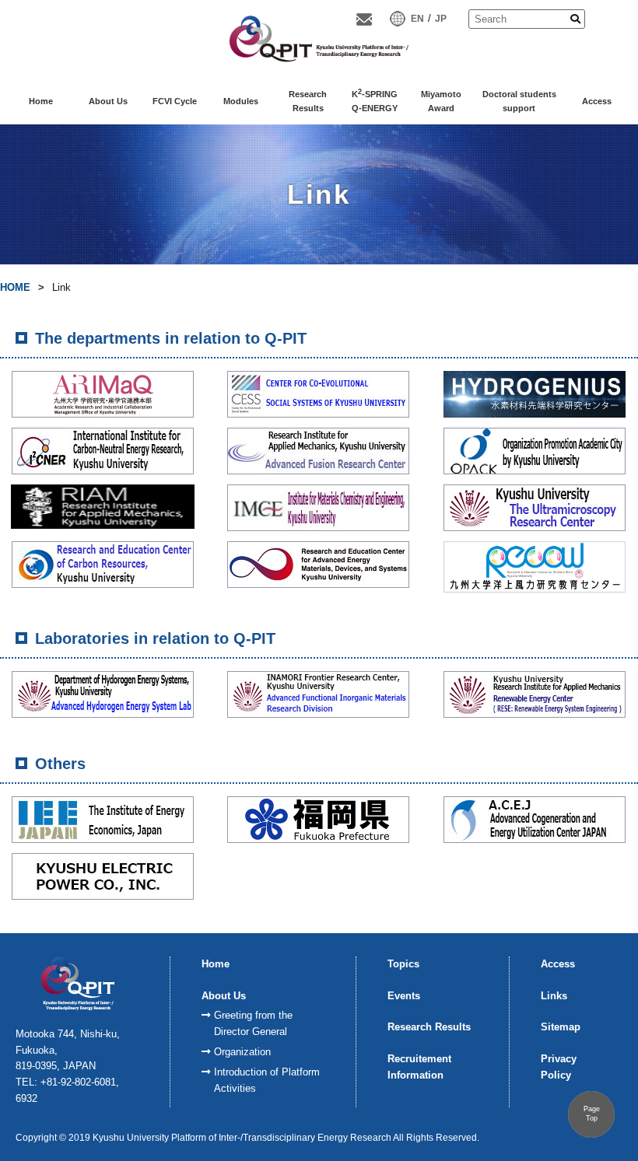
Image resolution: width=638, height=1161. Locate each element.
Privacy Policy (559, 1067)
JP (441, 18)
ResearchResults (308, 101)
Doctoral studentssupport (519, 101)
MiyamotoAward (441, 101)
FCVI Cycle (174, 101)
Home (41, 101)
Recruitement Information (419, 1067)
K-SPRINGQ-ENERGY (375, 100)
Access (597, 101)
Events (403, 996)
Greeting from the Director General (253, 1023)
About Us (108, 101)
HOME (15, 287)
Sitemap (560, 1027)
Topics (403, 964)
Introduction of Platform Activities (267, 1080)
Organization (242, 1052)
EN (417, 18)
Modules (240, 101)
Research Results (429, 1027)
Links (554, 996)
